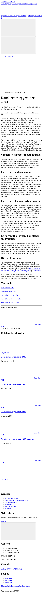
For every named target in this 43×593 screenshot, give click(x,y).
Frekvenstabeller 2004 (8, 291)
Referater (8, 504)
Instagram (8, 582)
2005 (7, 90)
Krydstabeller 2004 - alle (9, 295)
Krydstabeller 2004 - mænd (10, 303)
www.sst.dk (37, 271)
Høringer (25, 16)
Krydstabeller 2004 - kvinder (11, 299)
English (34, 4)
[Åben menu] (18, 45)
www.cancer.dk (34, 269)
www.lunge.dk (25, 271)
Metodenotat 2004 (7, 288)
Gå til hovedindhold (8, 2)
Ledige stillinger (11, 506)
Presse (3, 4)
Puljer (7, 4)
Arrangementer (34, 16)
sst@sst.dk (4, 569)
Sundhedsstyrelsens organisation (16, 500)
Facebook (8, 580)
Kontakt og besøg (11, 498)
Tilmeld (3, 521)
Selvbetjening (27, 4)
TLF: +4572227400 (15, 569)
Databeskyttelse (24, 586)
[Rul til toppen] (18, 531)
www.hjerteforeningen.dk (10, 271)
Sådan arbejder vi (11, 502)
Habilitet (8, 508)
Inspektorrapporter (15, 4)
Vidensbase (11, 16)
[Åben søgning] (18, 27)
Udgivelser (18, 16)
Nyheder (4, 16)
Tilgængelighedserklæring (10, 586)
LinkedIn (8, 578)
